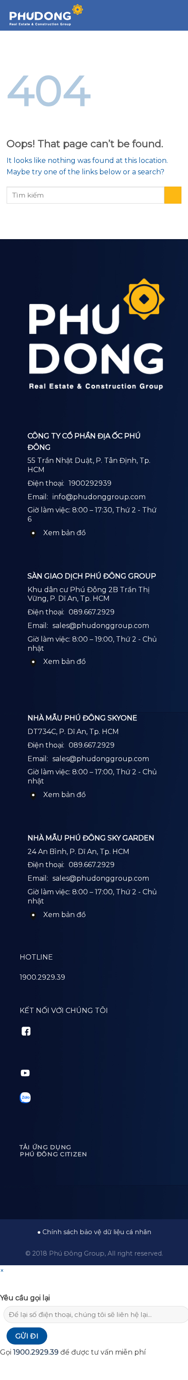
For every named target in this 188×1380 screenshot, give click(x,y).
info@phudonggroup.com (99, 497)
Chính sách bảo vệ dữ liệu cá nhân (96, 1232)
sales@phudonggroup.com (100, 625)
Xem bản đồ (64, 533)
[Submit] (172, 195)
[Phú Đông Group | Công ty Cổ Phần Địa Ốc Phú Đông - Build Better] (46, 15)
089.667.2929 (92, 612)
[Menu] (176, 15)
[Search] (161, 15)
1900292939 (90, 483)
